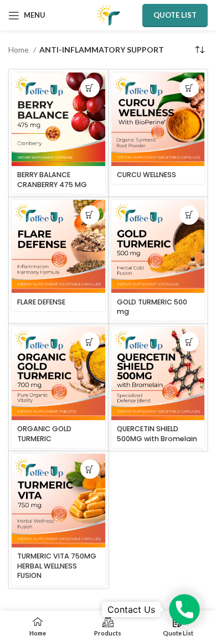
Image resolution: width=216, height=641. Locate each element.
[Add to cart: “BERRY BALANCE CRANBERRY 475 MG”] (90, 87)
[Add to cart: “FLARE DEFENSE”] (90, 215)
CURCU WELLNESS (146, 174)
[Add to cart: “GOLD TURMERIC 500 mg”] (189, 215)
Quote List (175, 15)
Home (19, 49)
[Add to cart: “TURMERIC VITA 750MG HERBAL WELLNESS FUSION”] (90, 469)
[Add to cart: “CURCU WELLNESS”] (189, 87)
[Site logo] (108, 14)
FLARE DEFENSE (41, 302)
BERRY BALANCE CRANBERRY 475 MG (52, 179)
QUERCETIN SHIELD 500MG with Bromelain (157, 433)
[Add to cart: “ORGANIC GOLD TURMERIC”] (90, 341)
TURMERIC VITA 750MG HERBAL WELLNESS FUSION (56, 565)
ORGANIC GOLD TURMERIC (44, 433)
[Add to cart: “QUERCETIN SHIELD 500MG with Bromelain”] (189, 341)
